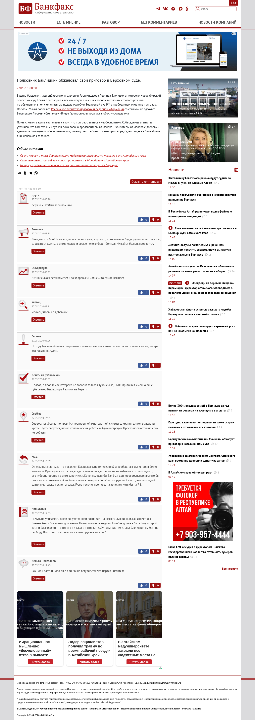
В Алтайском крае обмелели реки (190, 472)
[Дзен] (174, 9)
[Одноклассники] (187, 9)
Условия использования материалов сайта (63, 708)
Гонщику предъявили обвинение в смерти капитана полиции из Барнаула (69, 165)
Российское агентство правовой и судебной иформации (87, 109)
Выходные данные (27, 708)
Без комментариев (159, 22)
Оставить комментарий (146, 181)
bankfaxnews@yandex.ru (167, 683)
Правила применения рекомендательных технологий (150, 708)
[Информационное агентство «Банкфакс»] (52, 9)
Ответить (38, 212)
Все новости (230, 569)
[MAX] (181, 9)
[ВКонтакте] (166, 9)
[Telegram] (158, 9)
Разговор (111, 22)
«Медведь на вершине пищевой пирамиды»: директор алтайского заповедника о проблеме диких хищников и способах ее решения (202, 288)
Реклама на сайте (191, 708)
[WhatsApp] (36, 173)
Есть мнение (68, 22)
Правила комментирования (104, 708)
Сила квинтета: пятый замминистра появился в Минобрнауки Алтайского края (74, 160)
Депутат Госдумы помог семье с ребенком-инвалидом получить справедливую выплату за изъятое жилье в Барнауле (199, 249)
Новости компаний (217, 22)
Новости (27, 22)
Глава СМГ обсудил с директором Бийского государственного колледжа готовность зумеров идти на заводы (200, 552)
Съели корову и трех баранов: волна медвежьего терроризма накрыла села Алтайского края (83, 155)
